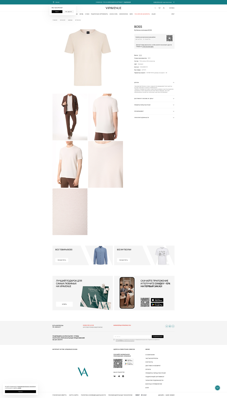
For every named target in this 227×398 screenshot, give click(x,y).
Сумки (87, 14)
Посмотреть (62, 260)
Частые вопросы (152, 358)
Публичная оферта (59, 395)
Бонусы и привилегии (154, 384)
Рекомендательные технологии (120, 395)
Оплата (148, 369)
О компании (150, 355)
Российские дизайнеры (142, 14)
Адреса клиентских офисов (124, 349)
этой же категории (148, 46)
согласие (120, 339)
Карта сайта (73, 395)
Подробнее (127, 2)
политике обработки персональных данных (125, 340)
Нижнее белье (123, 14)
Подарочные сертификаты (99, 14)
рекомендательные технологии (27, 386)
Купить (64, 304)
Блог (173, 14)
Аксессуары (113, 14)
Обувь (81, 14)
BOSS (140, 55)
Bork (131, 14)
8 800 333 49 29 (158, 2)
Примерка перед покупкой (156, 373)
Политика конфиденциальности (93, 395)
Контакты (149, 362)
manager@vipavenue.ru (122, 325)
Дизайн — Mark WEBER (166, 395)
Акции (154, 14)
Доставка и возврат (153, 365)
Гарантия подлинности (154, 380)
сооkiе (19, 388)
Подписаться (157, 336)
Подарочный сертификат (155, 376)
